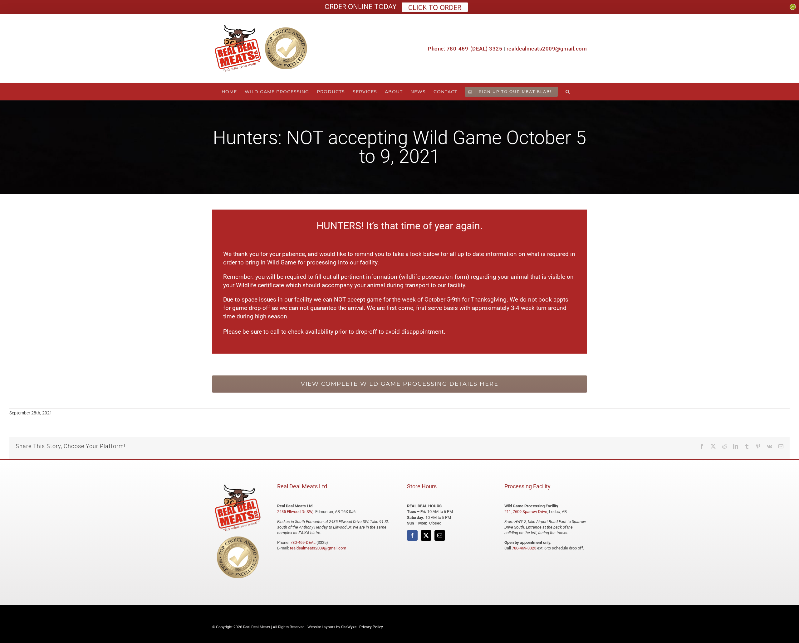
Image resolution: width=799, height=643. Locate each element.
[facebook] (412, 535)
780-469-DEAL (303, 542)
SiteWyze (348, 627)
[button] (568, 91)
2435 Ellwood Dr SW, (295, 511)
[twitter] (426, 535)
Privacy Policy (371, 627)
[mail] (439, 535)
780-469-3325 (524, 548)
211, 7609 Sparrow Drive (525, 511)
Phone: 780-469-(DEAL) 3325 (465, 49)
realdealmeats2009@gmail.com (547, 49)
